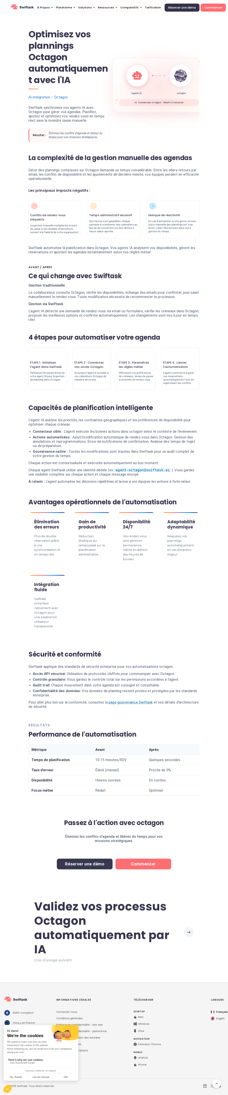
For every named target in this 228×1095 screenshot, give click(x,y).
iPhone (142, 1064)
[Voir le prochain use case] (189, 932)
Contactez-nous (66, 1012)
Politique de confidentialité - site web (79, 1025)
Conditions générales (69, 1018)
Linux (141, 1031)
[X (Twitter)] (212, 1086)
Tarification (153, 7)
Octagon (61, 97)
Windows (143, 1024)
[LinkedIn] (205, 1086)
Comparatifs (129, 7)
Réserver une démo (182, 8)
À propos (43, 7)
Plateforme (64, 7)
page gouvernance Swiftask (131, 702)
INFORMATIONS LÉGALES (73, 1000)
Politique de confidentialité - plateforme (81, 1031)
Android (143, 1057)
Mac (141, 1017)
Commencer (213, 8)
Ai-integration (39, 97)
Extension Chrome (149, 1044)
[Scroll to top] (216, 1083)
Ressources (106, 7)
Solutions (85, 7)
